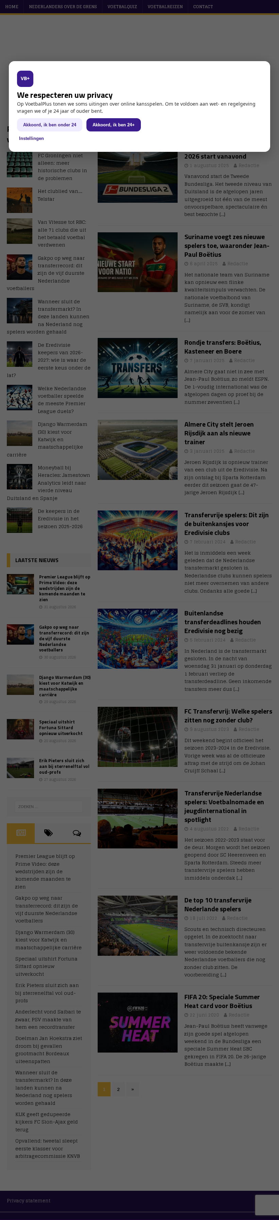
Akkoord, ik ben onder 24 (49, 124)
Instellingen (31, 138)
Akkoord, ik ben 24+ (114, 124)
